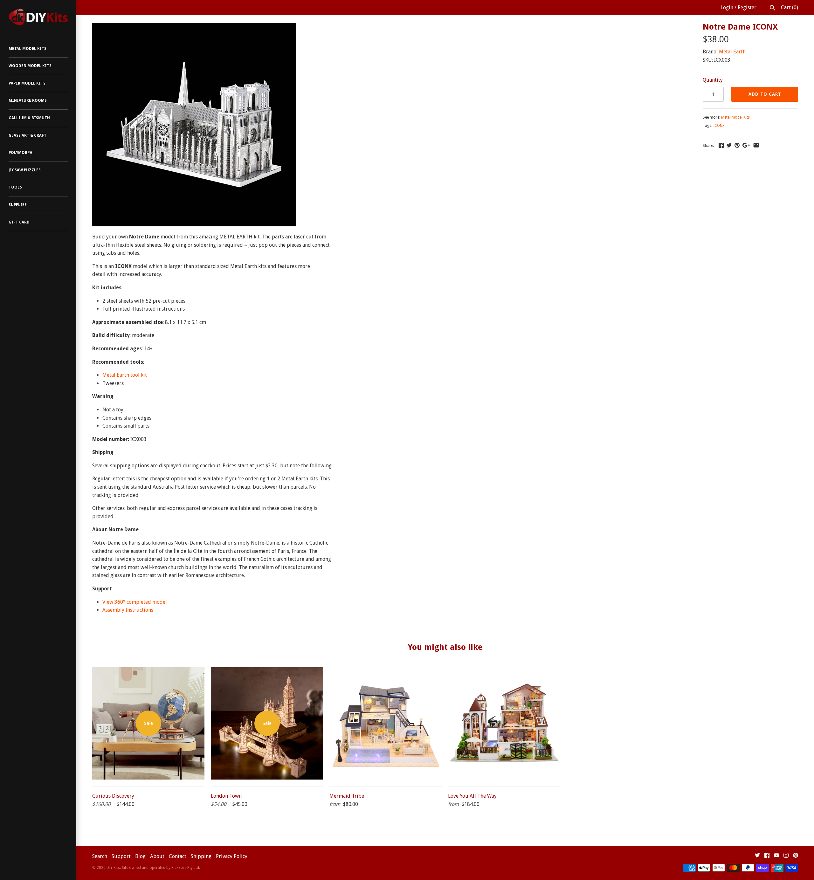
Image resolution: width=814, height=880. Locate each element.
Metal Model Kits (27, 48)
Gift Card (19, 222)
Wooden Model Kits (30, 66)
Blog (140, 856)
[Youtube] (776, 857)
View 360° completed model (134, 602)
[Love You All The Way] (504, 671)
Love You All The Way (472, 796)
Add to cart (764, 94)
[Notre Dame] (194, 27)
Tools (15, 187)
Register (747, 7)
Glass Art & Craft (27, 135)
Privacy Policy (231, 856)
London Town (226, 796)
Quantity (713, 80)
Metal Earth (732, 52)
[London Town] (267, 671)
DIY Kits (113, 867)
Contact (177, 856)
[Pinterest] (795, 857)
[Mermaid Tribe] (385, 671)
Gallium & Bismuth (29, 118)
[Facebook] (766, 857)
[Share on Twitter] (729, 145)
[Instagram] (786, 857)
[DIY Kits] (38, 17)
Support (121, 856)
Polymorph (20, 152)
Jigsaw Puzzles (25, 170)
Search (99, 856)
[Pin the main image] (737, 145)
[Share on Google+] (746, 145)
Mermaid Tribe (346, 796)
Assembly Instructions (127, 610)
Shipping (201, 856)
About (157, 856)
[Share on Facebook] (721, 145)
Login (727, 7)
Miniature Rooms (28, 100)
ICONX (719, 125)
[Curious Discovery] (148, 671)
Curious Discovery (113, 796)
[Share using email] (756, 145)
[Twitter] (757, 857)
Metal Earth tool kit (124, 375)
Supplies (18, 205)
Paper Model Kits (27, 83)
